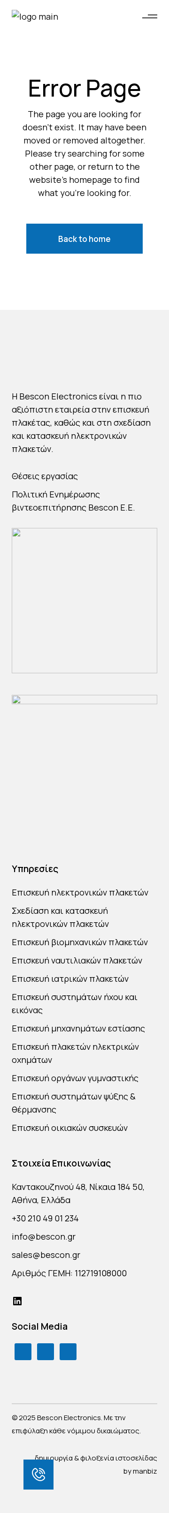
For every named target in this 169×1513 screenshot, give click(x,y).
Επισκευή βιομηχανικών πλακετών (80, 942)
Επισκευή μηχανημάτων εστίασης (78, 1028)
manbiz (145, 1471)
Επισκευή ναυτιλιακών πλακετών (77, 960)
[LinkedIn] (17, 1301)
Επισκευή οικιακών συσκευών (70, 1127)
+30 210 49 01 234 (45, 1218)
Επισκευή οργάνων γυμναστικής (75, 1078)
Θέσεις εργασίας (45, 476)
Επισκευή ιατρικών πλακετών (70, 978)
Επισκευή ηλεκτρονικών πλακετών (80, 892)
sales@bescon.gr (46, 1254)
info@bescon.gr (44, 1236)
